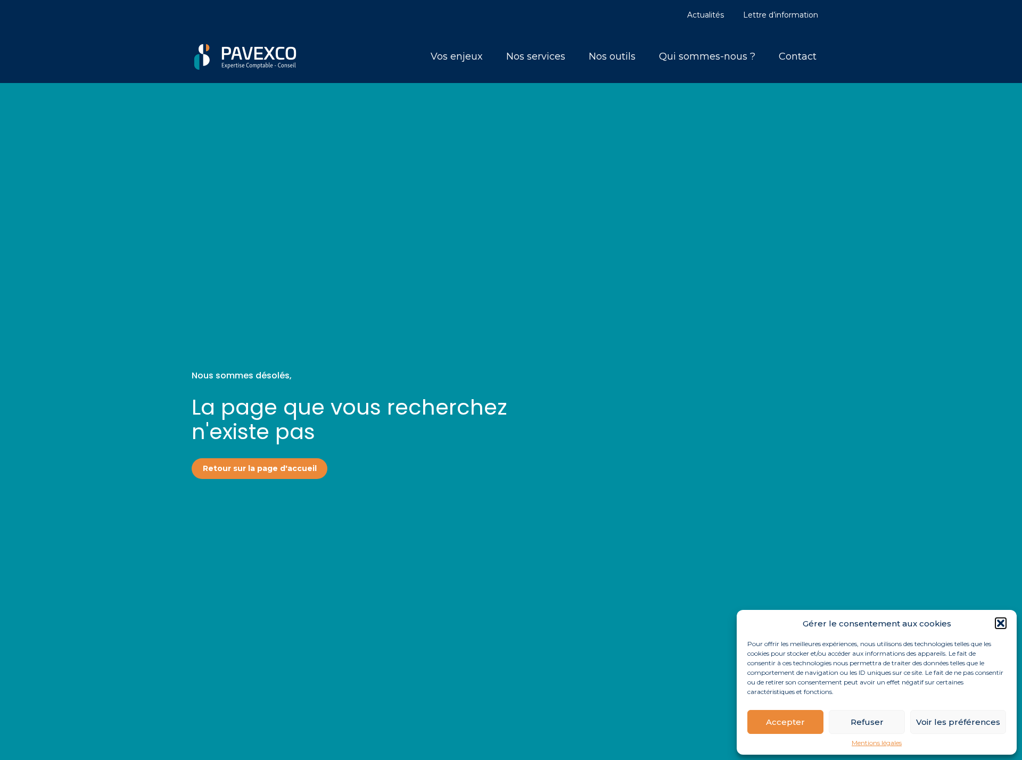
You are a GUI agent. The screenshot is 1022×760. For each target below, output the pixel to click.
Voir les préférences (958, 722)
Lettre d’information (780, 15)
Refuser (867, 722)
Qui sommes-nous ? (707, 56)
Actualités (705, 15)
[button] (1000, 623)
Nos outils (612, 56)
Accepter (785, 722)
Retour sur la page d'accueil (260, 468)
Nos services (535, 56)
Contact (798, 56)
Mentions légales (877, 743)
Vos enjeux (457, 56)
